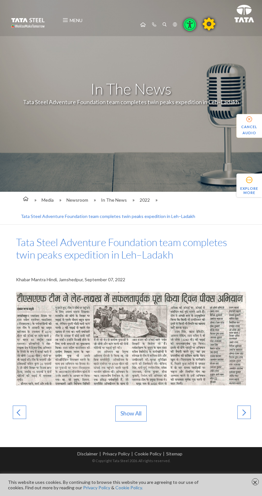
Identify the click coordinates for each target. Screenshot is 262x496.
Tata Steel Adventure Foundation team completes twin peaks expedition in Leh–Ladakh (108, 216)
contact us (154, 24)
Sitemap (174, 453)
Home (143, 24)
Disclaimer (87, 453)
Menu (76, 20)
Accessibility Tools (189, 24)
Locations (175, 24)
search (164, 24)
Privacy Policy (116, 453)
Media (48, 200)
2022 (145, 200)
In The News (114, 200)
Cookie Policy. (129, 487)
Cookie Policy (148, 453)
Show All (131, 413)
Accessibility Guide (209, 24)
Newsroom (77, 200)
